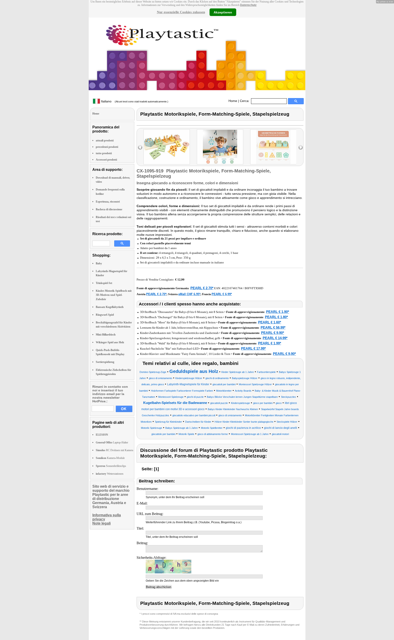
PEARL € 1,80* (276, 317)
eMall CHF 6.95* (189, 294)
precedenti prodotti (107, 146)
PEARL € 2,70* (201, 288)
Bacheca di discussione (109, 209)
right (300, 147)
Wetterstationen (109, 473)
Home (232, 101)
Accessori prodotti (106, 159)
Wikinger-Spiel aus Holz (110, 342)
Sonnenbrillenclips (111, 466)
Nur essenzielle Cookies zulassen (181, 12)
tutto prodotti (104, 153)
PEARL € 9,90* (272, 333)
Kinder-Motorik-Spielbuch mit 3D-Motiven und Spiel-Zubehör (114, 295)
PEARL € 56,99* (273, 327)
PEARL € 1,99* (269, 343)
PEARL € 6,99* (222, 294)
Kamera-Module (110, 458)
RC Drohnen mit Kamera (114, 450)
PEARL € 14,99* (275, 338)
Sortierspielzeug (105, 362)
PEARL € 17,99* (253, 348)
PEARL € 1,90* (277, 312)
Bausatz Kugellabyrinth (110, 307)
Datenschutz (248, 5)
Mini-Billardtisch (106, 334)
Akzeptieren (223, 12)
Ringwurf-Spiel (105, 314)
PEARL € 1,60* (269, 322)
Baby (99, 263)
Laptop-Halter (112, 442)
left (140, 147)
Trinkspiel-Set (104, 283)
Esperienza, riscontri (108, 201)
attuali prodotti (105, 140)
